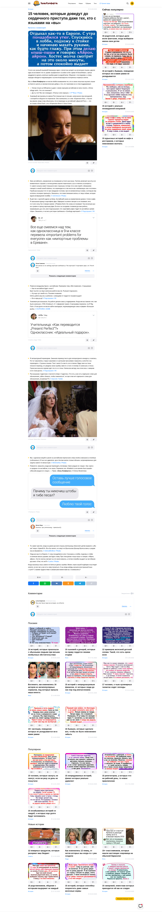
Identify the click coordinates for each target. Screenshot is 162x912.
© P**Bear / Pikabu (76, 93)
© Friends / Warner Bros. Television (37, 439)
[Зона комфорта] (45, 3)
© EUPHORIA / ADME (42, 309)
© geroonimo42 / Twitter (34, 250)
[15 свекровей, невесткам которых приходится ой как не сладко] (118, 871)
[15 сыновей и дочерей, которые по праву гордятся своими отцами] (81, 635)
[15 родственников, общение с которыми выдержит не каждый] (44, 871)
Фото (66, 658)
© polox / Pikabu (53, 561)
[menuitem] (72, 3)
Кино (29, 695)
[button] (39, 577)
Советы (30, 856)
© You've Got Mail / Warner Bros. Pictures (38, 162)
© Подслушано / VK (88, 211)
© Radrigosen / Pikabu (34, 512)
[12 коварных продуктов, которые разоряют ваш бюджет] (44, 836)
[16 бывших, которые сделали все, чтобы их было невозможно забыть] (81, 715)
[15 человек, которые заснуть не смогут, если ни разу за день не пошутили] (44, 762)
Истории (30, 9)
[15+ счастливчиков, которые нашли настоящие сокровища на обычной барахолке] (118, 836)
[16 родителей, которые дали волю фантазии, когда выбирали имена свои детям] (118, 22)
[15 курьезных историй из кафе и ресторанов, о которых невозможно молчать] (118, 124)
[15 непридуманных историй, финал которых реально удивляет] (81, 762)
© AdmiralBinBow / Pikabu (52, 551)
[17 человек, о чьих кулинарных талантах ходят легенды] (118, 670)
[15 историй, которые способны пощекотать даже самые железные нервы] (81, 871)
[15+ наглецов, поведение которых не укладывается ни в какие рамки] (44, 715)
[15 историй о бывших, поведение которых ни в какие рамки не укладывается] (118, 57)
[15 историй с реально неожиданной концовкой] (118, 92)
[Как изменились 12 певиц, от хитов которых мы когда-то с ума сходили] (81, 836)
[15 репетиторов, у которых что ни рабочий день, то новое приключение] (118, 762)
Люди (67, 859)
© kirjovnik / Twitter (56, 379)
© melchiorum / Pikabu (58, 196)
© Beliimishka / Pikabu (58, 463)
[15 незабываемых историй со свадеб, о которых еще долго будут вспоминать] (44, 797)
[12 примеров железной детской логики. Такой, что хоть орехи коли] (118, 635)
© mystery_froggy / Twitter (34, 340)
